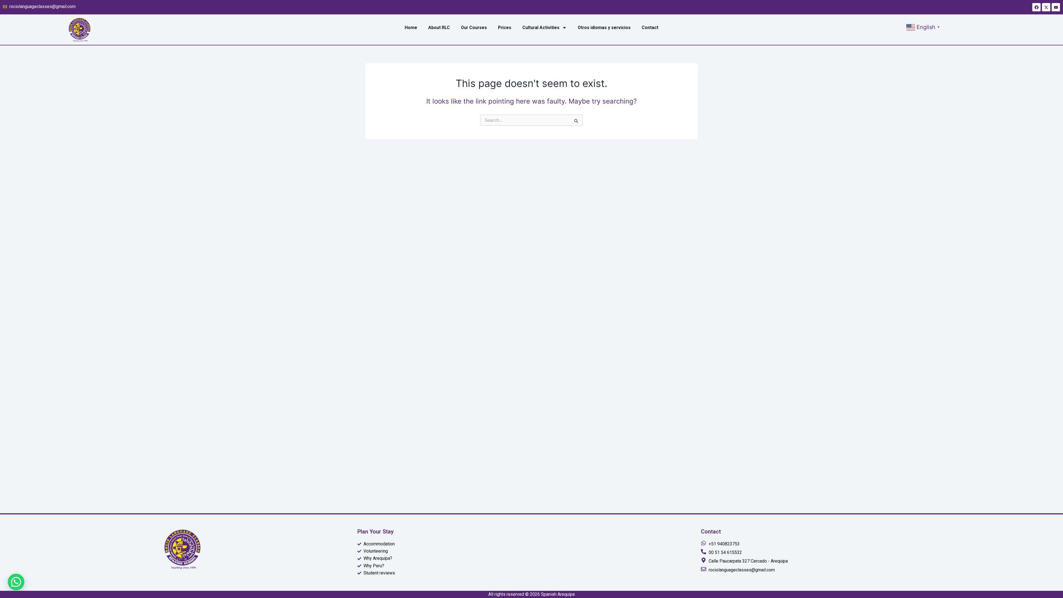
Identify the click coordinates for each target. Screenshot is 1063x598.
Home (411, 27)
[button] (923, 27)
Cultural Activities (540, 27)
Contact (650, 27)
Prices (504, 27)
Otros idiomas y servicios (604, 27)
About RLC (439, 27)
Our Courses (474, 27)
